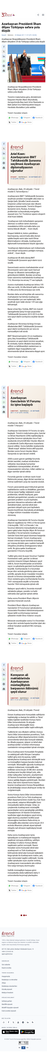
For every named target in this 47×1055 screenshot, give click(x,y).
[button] (4, 47)
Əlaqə (4, 983)
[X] (13, 1022)
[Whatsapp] (4, 1022)
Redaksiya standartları (9, 986)
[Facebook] (8, 1022)
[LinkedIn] (28, 1022)
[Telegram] (23, 1022)
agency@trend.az (7, 954)
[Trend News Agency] (8, 934)
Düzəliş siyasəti (7, 989)
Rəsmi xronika (6, 968)
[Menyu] (43, 15)
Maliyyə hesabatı (7, 992)
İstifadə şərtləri (7, 1001)
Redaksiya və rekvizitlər (9, 980)
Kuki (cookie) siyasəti (9, 1011)
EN (19, 1047)
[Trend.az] (8, 15)
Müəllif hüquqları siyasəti (10, 1007)
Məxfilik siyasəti (7, 1004)
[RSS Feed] (33, 1022)
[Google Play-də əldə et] (27, 1032)
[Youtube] (18, 1022)
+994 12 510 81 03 (7, 951)
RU (27, 1047)
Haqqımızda (6, 976)
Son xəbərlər (6, 964)
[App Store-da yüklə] (10, 1032)
